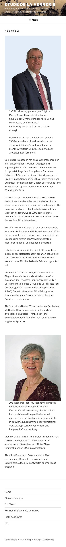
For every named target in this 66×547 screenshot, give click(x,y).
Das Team (10, 504)
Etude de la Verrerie (30, 4)
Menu (35, 19)
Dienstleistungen (14, 498)
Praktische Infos (13, 517)
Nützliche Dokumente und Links (22, 510)
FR (6, 523)
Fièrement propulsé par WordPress (37, 539)
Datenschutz (11, 539)
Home (8, 492)
